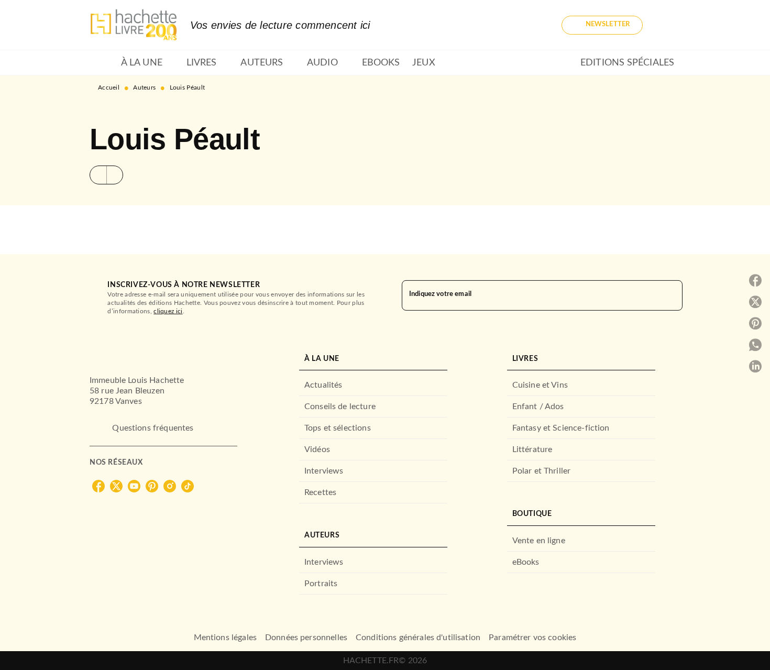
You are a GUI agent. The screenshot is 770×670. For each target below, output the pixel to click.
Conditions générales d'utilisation (418, 637)
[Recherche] (667, 25)
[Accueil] (134, 25)
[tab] (102, 62)
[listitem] (98, 486)
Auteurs (144, 87)
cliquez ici (167, 311)
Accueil (108, 87)
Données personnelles (306, 637)
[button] (602, 25)
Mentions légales (225, 637)
